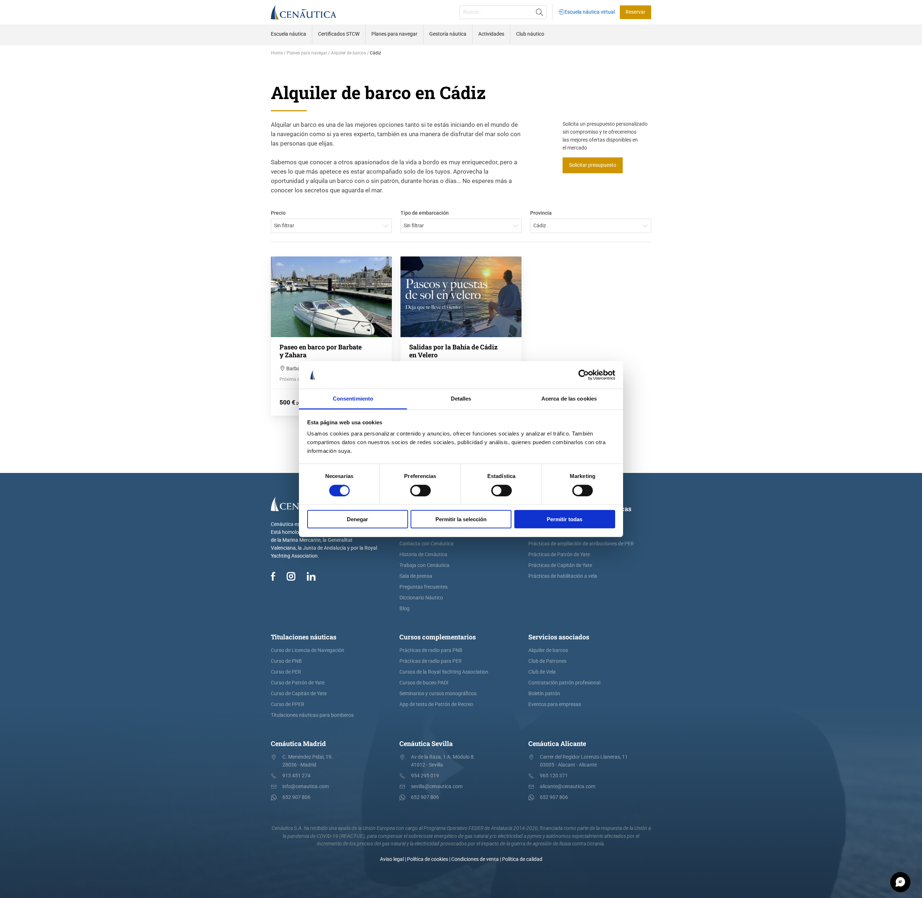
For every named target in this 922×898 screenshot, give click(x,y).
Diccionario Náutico (421, 598)
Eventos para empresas (554, 704)
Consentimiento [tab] (353, 399)
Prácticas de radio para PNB (430, 650)
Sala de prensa (415, 576)
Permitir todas (564, 519)
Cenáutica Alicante (557, 743)
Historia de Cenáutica (423, 554)
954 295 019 (425, 776)
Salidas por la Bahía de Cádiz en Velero (453, 351)
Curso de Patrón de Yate (298, 683)
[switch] (420, 490)
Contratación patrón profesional (564, 683)
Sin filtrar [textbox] (284, 226)
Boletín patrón (544, 694)
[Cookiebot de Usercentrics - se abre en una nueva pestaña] (583, 375)
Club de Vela (542, 672)
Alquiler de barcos (548, 650)
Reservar (635, 12)
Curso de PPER (287, 704)
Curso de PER (286, 672)
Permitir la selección (461, 519)
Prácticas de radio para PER (430, 661)
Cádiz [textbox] (539, 226)
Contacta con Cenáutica (426, 544)
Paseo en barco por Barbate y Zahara (320, 351)
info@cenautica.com (305, 786)
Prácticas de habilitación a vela (562, 576)
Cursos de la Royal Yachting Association (443, 672)
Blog (404, 609)
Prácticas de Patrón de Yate (559, 554)
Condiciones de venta (475, 859)
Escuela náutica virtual (589, 12)
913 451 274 (296, 776)
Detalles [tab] (461, 399)
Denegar (357, 519)
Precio (278, 213)
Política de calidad (522, 859)
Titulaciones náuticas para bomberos (312, 715)
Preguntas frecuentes (423, 587)
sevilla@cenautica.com (436, 786)
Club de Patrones (547, 661)
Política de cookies (427, 859)
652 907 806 (296, 797)
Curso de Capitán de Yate (299, 694)
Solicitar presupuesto (592, 165)
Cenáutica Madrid (298, 743)
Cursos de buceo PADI (423, 683)
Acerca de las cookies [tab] (569, 399)
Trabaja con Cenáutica (424, 565)
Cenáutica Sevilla (426, 743)
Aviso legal (392, 859)
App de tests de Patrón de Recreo (436, 704)
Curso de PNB (286, 661)
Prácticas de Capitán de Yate (560, 565)
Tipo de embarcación (424, 213)
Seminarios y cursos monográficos (437, 694)
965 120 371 (554, 776)
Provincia (541, 213)
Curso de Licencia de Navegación (307, 650)
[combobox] (331, 226)
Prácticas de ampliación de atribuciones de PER (581, 544)
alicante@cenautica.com (567, 786)
